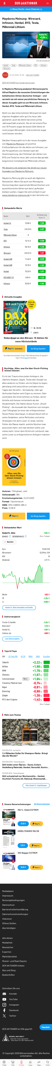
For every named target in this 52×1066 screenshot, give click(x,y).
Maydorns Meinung (15, 143)
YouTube (13, 999)
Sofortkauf (18, 349)
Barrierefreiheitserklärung (15, 909)
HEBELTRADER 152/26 (28, 831)
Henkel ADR (8, 259)
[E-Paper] (21, 1062)
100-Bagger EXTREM (27, 852)
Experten (6, 951)
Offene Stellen (9, 923)
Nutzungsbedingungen (13, 900)
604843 (5, 536)
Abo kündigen (9, 928)
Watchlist (10, 542)
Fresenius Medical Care (12, 682)
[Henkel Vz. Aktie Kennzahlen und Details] (26, 576)
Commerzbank (8, 678)
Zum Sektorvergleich (12, 639)
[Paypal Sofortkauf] (13, 516)
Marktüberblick (9, 956)
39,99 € (23, 823)
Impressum (7, 895)
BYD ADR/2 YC (9, 277)
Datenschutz (8, 904)
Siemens (5, 674)
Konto (26, 358)
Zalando (5, 662)
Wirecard (6, 68)
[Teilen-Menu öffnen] (39, 1062)
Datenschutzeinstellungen (15, 914)
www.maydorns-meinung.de (16, 195)
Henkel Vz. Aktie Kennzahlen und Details (19, 607)
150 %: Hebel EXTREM (28, 809)
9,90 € (23, 845)
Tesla (13, 65)
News (25, 679)
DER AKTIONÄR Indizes (13, 965)
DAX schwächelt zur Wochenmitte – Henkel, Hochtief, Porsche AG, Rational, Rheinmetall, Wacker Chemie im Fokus (24, 777)
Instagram (14, 1004)
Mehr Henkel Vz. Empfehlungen (36, 785)
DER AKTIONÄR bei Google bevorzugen (18, 83)
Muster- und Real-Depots (14, 961)
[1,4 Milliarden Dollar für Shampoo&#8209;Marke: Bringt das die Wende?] (26, 732)
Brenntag (6, 691)
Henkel (5, 65)
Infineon (43, 65)
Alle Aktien (7, 938)
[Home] (30, 1062)
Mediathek (7, 942)
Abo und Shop (9, 970)
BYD (35, 65)
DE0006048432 (18, 536)
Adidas (5, 666)
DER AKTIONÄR (32, 75)
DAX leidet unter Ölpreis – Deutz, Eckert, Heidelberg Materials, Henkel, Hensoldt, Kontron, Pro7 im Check (25, 766)
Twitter (12, 1015)
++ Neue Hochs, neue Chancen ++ (26, 9)
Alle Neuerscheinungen (42, 804)
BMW (4, 670)
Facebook (14, 1010)
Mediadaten (8, 891)
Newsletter (7, 947)
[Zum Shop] (12, 1062)
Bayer (4, 687)
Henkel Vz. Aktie (8, 533)
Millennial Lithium (25, 65)
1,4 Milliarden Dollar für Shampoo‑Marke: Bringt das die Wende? (25, 754)
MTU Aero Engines (9, 699)
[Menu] (48, 3)
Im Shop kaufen (38, 348)
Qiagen (5, 695)
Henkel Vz (7, 223)
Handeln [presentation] (46, 1027)
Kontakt (13, 993)
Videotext (7, 918)
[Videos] (4, 1062)
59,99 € (23, 867)
